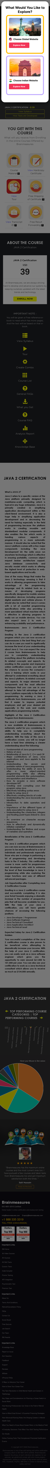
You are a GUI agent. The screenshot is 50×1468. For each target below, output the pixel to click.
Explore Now (19, 45)
